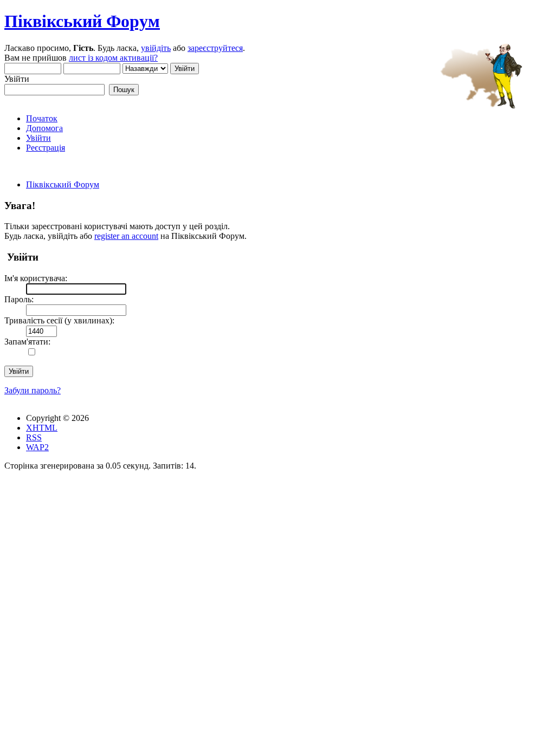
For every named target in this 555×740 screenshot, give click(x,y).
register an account (126, 236)
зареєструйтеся (215, 48)
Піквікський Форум (82, 21)
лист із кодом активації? (113, 57)
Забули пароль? (32, 390)
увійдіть (156, 48)
